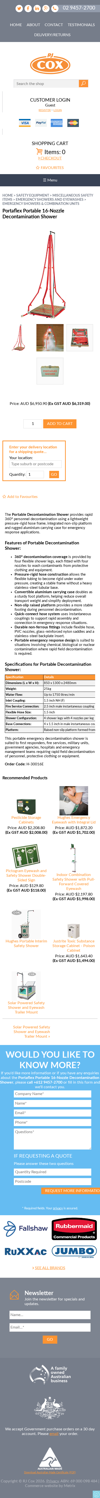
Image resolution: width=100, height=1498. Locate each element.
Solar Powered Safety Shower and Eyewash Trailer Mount (26, 1007)
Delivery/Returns (52, 35)
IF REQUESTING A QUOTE (43, 1156)
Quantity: (17, 474)
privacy (58, 1208)
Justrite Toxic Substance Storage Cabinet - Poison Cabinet (73, 945)
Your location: (21, 458)
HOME (16, 25)
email (54, 1434)
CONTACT (54, 25)
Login (57, 110)
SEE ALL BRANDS (50, 1268)
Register (45, 110)
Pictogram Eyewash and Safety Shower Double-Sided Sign (26, 875)
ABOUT (33, 25)
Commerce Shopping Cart (96, 1494)
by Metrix (67, 1486)
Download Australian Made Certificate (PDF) (50, 1472)
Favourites (52, 168)
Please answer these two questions (44, 1164)
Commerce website (41, 1486)
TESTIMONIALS (81, 25)
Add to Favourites (22, 497)
